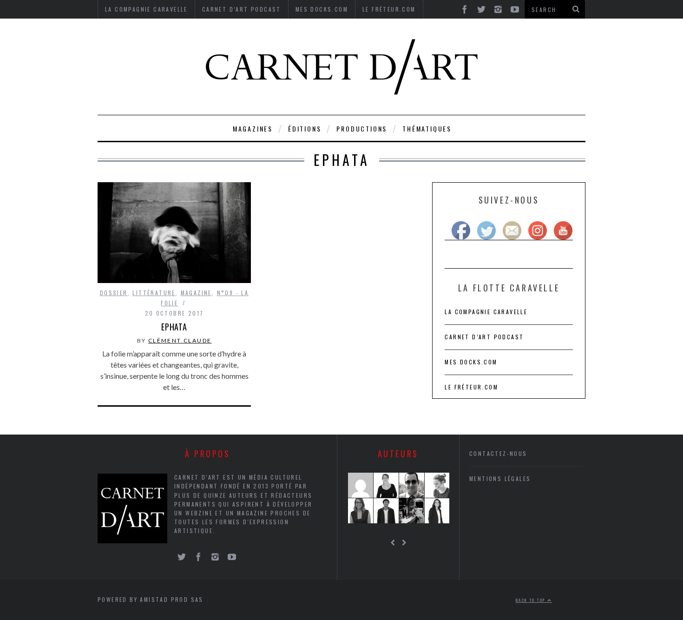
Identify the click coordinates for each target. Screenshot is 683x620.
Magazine (196, 293)
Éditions (304, 128)
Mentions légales (500, 478)
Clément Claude (180, 340)
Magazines (253, 128)
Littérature (153, 293)
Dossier (114, 293)
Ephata (174, 327)
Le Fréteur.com (471, 387)
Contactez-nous (498, 453)
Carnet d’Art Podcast (484, 337)
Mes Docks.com (471, 362)
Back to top (531, 600)
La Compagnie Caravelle (486, 312)
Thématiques (427, 128)
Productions (361, 128)
